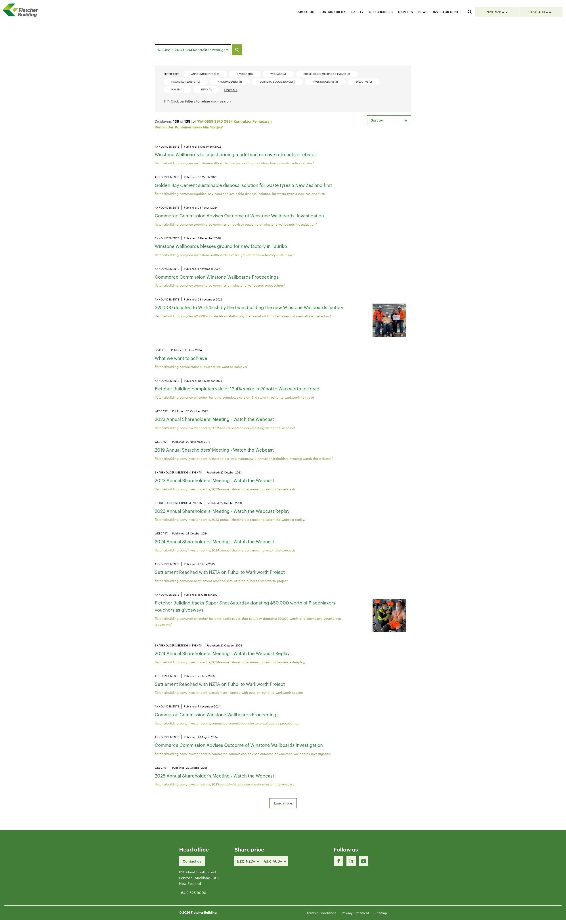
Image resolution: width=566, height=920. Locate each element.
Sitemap (381, 912)
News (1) (206, 89)
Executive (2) (364, 81)
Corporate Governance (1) (277, 81)
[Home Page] (22, 10)
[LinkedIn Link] (351, 861)
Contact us (192, 861)
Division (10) (245, 74)
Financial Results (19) (185, 81)
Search (237, 49)
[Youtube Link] (363, 861)
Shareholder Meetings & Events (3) (327, 74)
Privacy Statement (355, 912)
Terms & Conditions (321, 912)
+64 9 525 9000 (192, 892)
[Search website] (469, 11)
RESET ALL (230, 90)
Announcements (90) (205, 74)
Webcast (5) (278, 74)
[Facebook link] (338, 861)
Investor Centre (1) (325, 81)
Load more (283, 803)
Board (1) (177, 89)
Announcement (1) (230, 81)
